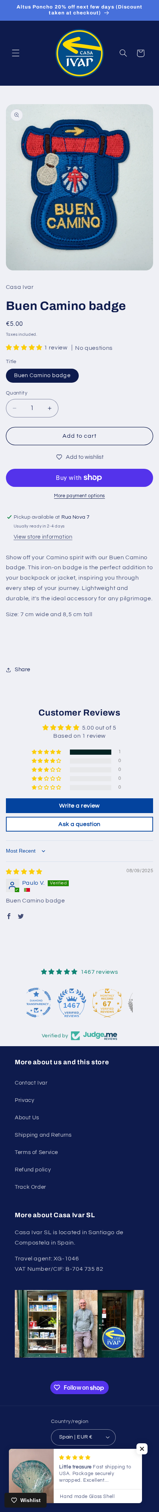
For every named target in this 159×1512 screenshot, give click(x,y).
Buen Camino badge (42, 375)
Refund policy (33, 1170)
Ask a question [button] (79, 824)
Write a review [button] (79, 806)
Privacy (24, 1100)
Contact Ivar (31, 1083)
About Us (27, 1117)
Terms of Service (36, 1152)
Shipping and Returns (43, 1135)
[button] (15, 53)
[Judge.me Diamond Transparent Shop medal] (44, 1002)
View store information (43, 537)
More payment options (79, 496)
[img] (24, 872)
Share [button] (22, 669)
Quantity (16, 393)
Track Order (30, 1187)
